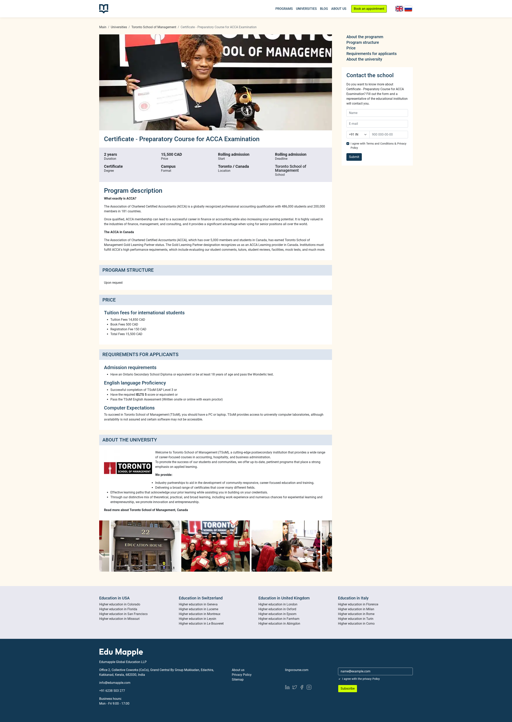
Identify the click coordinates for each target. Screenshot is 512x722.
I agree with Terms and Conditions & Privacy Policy (378, 145)
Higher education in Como (356, 623)
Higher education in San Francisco (123, 614)
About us (238, 670)
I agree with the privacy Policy (361, 678)
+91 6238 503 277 (112, 691)
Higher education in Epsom (277, 614)
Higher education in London (277, 604)
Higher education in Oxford (277, 609)
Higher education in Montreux (199, 614)
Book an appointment (369, 9)
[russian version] (408, 8)
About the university (364, 59)
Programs (284, 9)
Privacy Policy (242, 675)
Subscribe (348, 688)
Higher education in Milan (356, 609)
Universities (306, 9)
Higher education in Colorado (119, 604)
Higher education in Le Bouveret (201, 623)
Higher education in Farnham (278, 619)
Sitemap (238, 679)
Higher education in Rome (356, 614)
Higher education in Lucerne (198, 609)
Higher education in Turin (355, 619)
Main (102, 27)
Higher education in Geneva (198, 604)
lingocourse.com (296, 670)
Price (351, 48)
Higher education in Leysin (197, 619)
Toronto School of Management (153, 27)
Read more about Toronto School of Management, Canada (146, 510)
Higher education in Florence (358, 604)
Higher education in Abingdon (279, 623)
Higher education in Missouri (119, 619)
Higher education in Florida (118, 609)
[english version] (399, 8)
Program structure (362, 42)
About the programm (364, 36)
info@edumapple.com (114, 683)
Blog (324, 9)
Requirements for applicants (371, 53)
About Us (338, 9)
